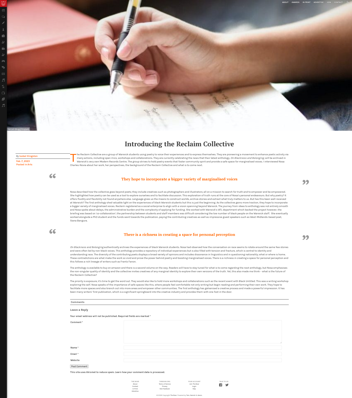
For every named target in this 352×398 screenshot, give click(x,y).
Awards (295, 2)
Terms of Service (165, 384)
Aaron (200, 395)
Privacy (164, 386)
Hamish (193, 395)
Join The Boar (194, 384)
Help (194, 389)
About (285, 2)
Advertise (319, 2)
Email (74, 354)
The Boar (173, 395)
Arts (30, 164)
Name (74, 347)
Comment (76, 322)
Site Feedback (165, 389)
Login (194, 386)
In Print (306, 2)
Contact (338, 2)
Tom (187, 395)
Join (329, 2)
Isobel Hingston (28, 156)
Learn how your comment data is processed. (140, 372)
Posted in (22, 164)
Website (74, 360)
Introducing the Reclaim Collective (179, 143)
